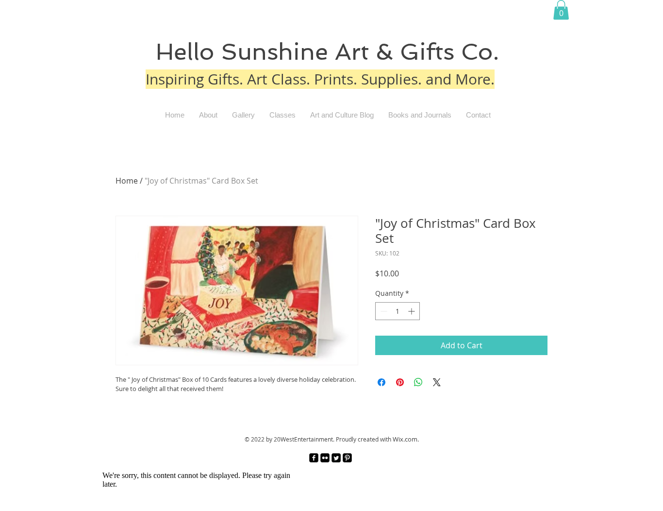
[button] (561, 10)
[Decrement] (383, 311)
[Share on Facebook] (381, 382)
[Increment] (412, 311)
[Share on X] (437, 382)
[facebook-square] (313, 457)
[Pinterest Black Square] (347, 457)
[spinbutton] (397, 311)
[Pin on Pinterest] (400, 382)
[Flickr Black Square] (325, 457)
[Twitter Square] (336, 457)
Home (127, 180)
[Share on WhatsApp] (418, 382)
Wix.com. (406, 439)
